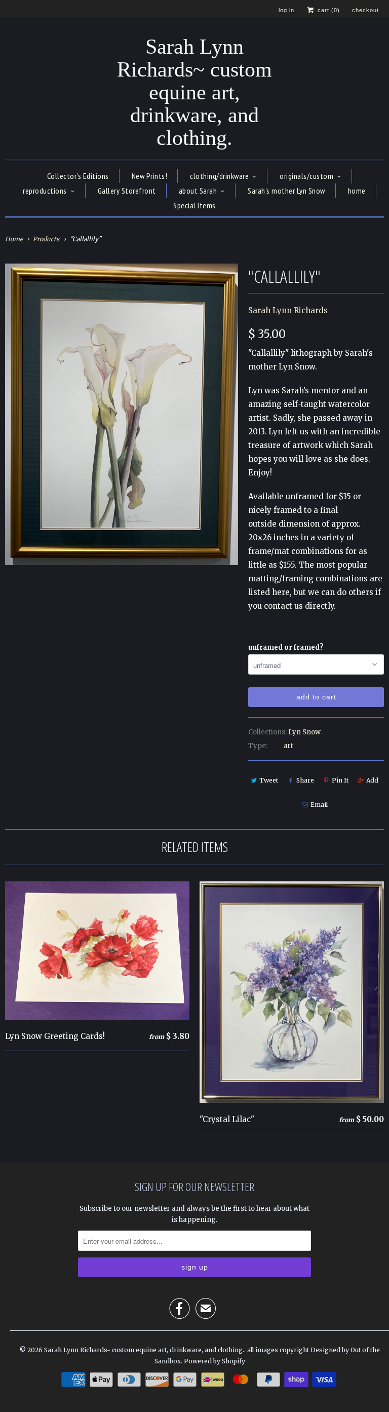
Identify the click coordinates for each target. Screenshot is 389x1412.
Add (372, 780)
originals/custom (306, 176)
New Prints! (150, 176)
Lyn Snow (304, 732)
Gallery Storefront (127, 190)
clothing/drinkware (219, 176)
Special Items (194, 205)
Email (319, 804)
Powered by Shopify (214, 1361)
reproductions (45, 190)
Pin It (340, 780)
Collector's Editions (78, 176)
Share (305, 780)
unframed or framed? (286, 647)
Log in (286, 10)
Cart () (328, 10)
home (357, 190)
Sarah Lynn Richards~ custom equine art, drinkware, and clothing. (194, 92)
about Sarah (198, 190)
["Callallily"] (121, 414)
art (288, 745)
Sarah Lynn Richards (288, 310)
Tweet (268, 780)
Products (46, 239)
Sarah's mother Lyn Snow (286, 190)
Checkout (365, 10)
